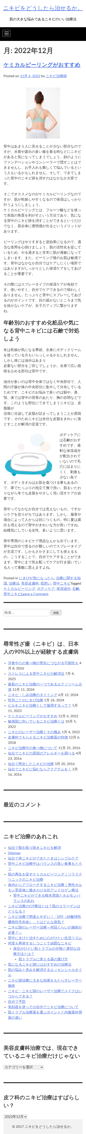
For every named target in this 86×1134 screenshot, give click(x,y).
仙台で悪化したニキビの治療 (31, 764)
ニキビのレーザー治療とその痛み (34, 732)
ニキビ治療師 (56, 76)
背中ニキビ (62, 583)
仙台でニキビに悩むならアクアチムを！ (39, 769)
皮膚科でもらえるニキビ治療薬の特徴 (38, 737)
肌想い (46, 583)
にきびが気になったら (36, 578)
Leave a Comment (35, 594)
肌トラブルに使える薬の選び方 (43, 959)
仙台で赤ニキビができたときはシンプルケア (43, 858)
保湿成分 (63, 589)
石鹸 (75, 589)
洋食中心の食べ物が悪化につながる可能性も (43, 663)
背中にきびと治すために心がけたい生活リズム (45, 938)
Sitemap (14, 853)
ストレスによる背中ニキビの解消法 (36, 673)
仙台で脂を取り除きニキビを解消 (34, 848)
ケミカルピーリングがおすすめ (42, 65)
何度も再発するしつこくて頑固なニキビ (39, 943)
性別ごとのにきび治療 (25, 700)
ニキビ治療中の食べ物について (32, 748)
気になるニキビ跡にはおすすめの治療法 (39, 964)
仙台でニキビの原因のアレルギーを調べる (41, 753)
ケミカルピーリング (19, 589)
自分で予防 (17, 1002)
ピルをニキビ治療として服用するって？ (39, 705)
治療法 (14, 583)
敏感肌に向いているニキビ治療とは (36, 721)
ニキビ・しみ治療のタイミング (32, 695)
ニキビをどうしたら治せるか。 (43, 8)
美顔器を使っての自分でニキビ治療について (43, 1007)
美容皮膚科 (30, 583)
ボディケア (46, 589)
